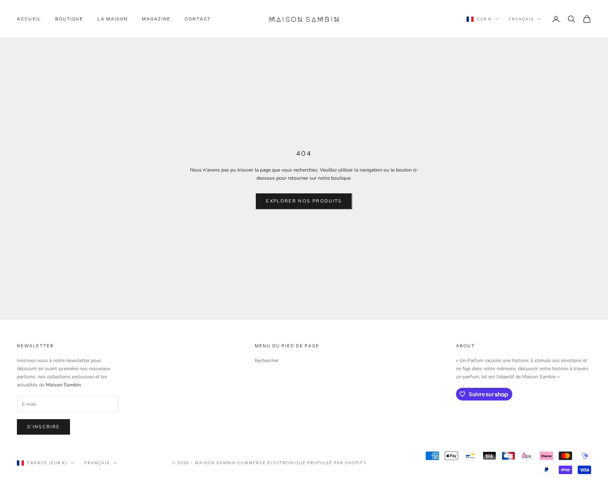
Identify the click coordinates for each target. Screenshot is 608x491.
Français (521, 19)
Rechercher (267, 360)
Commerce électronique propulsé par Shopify (302, 462)
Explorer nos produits (304, 201)
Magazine (156, 18)
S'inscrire (43, 427)
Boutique (69, 18)
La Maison (112, 18)
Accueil (29, 18)
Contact (198, 18)
